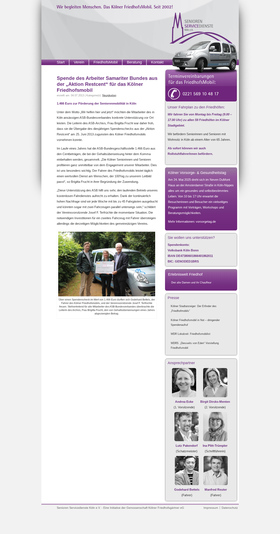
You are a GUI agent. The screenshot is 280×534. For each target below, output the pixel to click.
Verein (79, 62)
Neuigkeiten (109, 95)
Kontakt (157, 62)
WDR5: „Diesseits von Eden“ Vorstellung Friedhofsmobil (195, 345)
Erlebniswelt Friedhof (185, 274)
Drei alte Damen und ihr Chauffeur (191, 282)
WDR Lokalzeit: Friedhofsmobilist (190, 333)
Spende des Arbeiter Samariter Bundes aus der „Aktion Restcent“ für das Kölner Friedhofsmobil (107, 84)
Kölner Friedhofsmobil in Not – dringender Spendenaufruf (195, 322)
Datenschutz (230, 507)
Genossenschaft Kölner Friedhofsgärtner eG (155, 507)
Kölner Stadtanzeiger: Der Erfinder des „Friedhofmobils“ (193, 308)
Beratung (134, 62)
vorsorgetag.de (206, 221)
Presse (173, 298)
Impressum (211, 507)
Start (61, 62)
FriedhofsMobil (105, 62)
